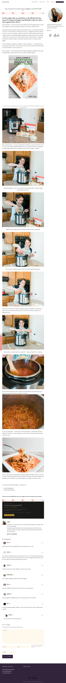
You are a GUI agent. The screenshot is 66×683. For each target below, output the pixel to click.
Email (18, 646)
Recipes (23, 10)
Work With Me (42, 1)
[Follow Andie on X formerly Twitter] (10, 534)
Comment (5, 630)
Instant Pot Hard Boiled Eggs (9, 490)
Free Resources (35, 1)
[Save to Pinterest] (1, 341)
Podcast (52, 1)
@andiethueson (9, 671)
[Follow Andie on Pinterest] (16, 534)
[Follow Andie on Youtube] (14, 534)
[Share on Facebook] (1, 336)
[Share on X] (1, 338)
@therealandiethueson (10, 669)
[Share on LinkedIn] (1, 347)
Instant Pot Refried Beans (8, 488)
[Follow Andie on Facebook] (8, 534)
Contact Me (26, 666)
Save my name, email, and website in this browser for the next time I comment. (37, 646)
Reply (42, 542)
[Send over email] (1, 343)
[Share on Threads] (1, 349)
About (48, 1)
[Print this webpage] (1, 345)
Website (4, 652)
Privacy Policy (40, 681)
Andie (8, 522)
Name (4, 646)
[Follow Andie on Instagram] (12, 534)
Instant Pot (30, 44)
